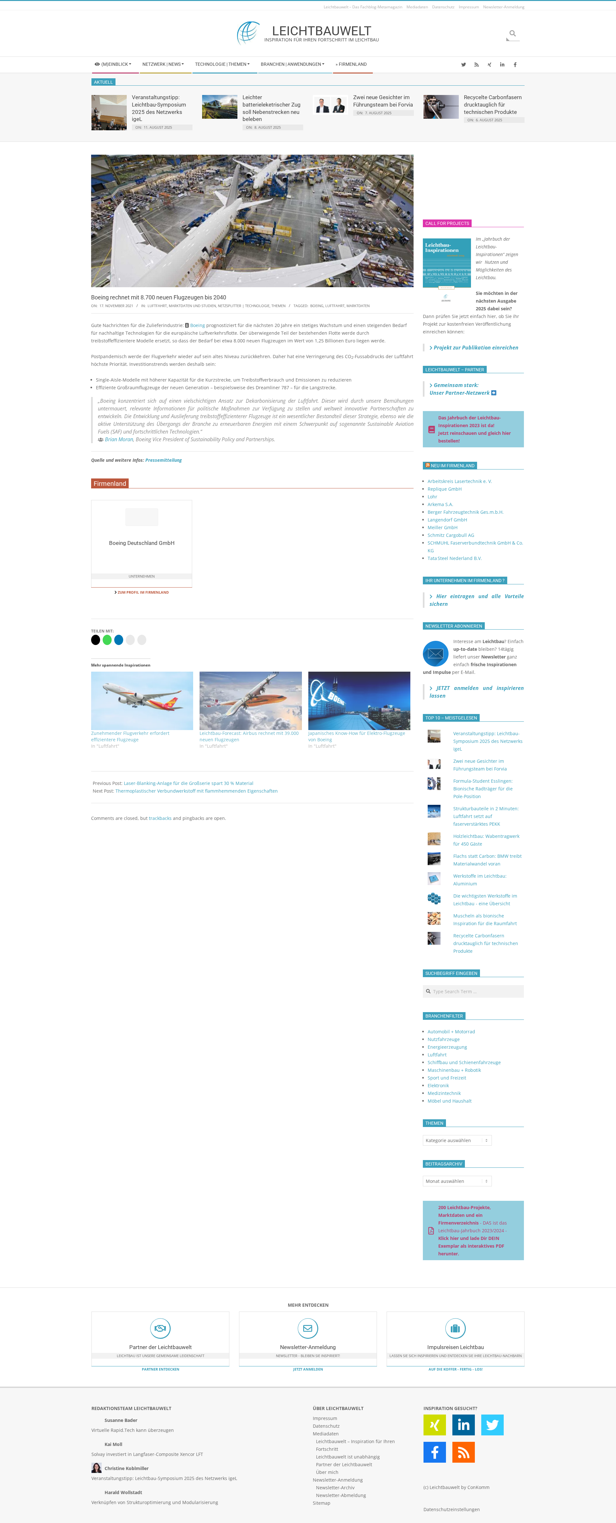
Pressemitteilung (163, 460)
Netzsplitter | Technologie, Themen (252, 305)
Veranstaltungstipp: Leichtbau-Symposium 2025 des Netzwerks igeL (488, 741)
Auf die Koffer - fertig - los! (456, 1369)
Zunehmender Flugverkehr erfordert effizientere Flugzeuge (130, 736)
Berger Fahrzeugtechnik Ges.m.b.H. (466, 512)
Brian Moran (119, 439)
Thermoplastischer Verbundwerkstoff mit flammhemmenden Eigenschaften (197, 791)
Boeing (316, 305)
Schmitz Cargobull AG (451, 535)
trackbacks (160, 818)
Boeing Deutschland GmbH (142, 543)
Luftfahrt (157, 305)
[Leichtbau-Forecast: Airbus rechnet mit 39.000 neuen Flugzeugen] (251, 701)
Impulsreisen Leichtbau (455, 1347)
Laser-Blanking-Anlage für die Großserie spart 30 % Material (188, 783)
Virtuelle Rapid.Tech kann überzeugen (132, 1430)
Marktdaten (358, 305)
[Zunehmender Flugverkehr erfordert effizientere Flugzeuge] (142, 701)
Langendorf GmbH (447, 520)
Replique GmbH (445, 489)
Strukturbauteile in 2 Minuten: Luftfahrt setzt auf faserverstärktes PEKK (486, 816)
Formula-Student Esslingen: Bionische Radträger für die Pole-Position (483, 788)
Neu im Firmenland (453, 465)
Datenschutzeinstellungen (452, 1509)
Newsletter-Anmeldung (308, 1347)
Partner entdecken (160, 1369)
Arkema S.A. (440, 504)
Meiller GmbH (443, 527)
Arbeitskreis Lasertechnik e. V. (460, 481)
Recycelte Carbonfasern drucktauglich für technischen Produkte (493, 104)
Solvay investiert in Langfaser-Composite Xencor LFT (147, 1454)
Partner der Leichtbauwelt (160, 1347)
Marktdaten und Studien (192, 305)
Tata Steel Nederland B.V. (455, 558)
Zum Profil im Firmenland (143, 592)
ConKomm (478, 1487)
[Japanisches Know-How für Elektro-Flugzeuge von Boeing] (359, 701)
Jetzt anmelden (308, 1369)
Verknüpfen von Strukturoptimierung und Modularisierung (154, 1502)
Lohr (432, 497)
